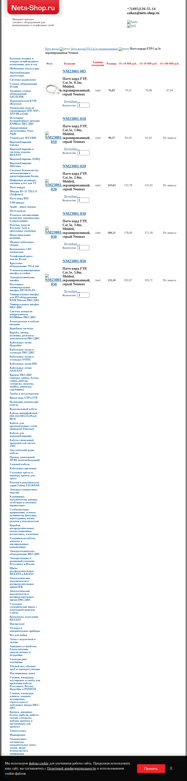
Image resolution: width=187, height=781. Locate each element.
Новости (38, 31)
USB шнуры (17, 202)
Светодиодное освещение (18, 660)
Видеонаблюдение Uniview (20, 143)
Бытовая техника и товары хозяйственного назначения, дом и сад (24, 61)
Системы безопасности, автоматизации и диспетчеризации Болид (24, 173)
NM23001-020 (74, 166)
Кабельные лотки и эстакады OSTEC (22, 358)
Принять (151, 769)
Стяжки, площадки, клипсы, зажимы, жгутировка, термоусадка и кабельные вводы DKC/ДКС (24, 700)
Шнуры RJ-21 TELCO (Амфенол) (23, 193)
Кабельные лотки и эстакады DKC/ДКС (22, 351)
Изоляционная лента (22, 673)
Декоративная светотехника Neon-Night (22, 130)
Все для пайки (18, 635)
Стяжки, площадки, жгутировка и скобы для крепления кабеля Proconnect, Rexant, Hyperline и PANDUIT (25, 683)
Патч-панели (18, 210)
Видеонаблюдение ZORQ (25, 158)
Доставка (49, 31)
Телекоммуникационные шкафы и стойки (25, 272)
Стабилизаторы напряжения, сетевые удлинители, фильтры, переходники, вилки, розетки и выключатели (24, 515)
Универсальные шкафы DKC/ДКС (24, 306)
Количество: (70, 105)
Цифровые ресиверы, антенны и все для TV (23, 181)
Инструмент (17, 623)
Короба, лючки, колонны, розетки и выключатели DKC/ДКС (25, 335)
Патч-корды (17, 187)
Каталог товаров (21, 31)
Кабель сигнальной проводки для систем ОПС (23, 443)
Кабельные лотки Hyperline (20, 344)
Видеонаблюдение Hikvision (20, 164)
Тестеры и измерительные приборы (25, 629)
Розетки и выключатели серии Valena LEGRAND (24, 484)
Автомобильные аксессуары (20, 74)
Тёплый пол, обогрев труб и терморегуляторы (25, 668)
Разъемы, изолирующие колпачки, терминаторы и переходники (24, 217)
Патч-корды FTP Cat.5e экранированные (94, 48)
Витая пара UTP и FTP (23, 397)
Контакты (70, 31)
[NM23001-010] (54, 142)
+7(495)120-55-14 (141, 9)
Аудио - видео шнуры (23, 206)
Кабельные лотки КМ (23, 363)
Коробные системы (21, 328)
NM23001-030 (74, 213)
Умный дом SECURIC (23, 137)
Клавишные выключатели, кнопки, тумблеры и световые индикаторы (23, 501)
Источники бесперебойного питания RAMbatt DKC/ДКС (25, 120)
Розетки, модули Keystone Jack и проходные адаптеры (23, 227)
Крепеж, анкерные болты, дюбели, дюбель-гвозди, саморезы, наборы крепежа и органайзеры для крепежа (24, 719)
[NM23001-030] (54, 237)
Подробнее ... (72, 101)
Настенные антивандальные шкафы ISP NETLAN (22, 287)
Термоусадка (18, 730)
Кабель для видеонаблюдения (20, 434)
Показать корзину (147, 30)
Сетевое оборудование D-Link (23, 85)
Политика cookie (125, 31)
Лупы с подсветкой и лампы (23, 640)
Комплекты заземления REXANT (24, 618)
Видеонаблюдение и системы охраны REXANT (22, 151)
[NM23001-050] (54, 284)
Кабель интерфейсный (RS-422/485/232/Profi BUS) (23, 416)
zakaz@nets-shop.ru (143, 13)
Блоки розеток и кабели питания (24, 323)
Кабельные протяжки (23, 468)
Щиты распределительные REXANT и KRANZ (22, 571)
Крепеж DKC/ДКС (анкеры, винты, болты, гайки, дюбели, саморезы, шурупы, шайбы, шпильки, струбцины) (24, 382)
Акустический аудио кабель (22, 451)
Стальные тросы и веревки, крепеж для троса (22, 475)
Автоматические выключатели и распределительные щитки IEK (22, 582)
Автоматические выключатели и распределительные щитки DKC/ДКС (22, 595)
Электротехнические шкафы (22, 279)
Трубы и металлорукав (24, 393)
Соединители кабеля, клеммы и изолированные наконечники (23, 542)
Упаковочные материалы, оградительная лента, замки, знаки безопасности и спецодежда (23, 746)
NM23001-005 (74, 71)
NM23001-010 (74, 119)
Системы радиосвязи (23, 79)
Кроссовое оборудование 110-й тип (24, 264)
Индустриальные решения (20, 236)
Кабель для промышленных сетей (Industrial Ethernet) (23, 426)
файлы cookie (38, 763)
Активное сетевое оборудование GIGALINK (20, 93)
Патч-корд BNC (19, 198)
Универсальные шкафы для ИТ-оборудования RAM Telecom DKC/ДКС (25, 297)
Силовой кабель (20, 464)
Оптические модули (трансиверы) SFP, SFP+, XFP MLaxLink (25, 110)
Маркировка (17, 734)
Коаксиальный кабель (23, 408)
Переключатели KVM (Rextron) (23, 102)
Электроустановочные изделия (23, 491)
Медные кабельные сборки (22, 243)
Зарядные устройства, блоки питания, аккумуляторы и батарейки (23, 650)
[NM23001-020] (54, 189)
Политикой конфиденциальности (71, 768)
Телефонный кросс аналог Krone (21, 257)
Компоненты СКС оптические (21, 250)
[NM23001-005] (54, 94)
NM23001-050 (74, 261)
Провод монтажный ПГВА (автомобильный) (25, 458)
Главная (6, 31)
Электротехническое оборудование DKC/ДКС (25, 552)
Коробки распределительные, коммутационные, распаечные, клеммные (24, 529)
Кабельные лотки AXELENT (20, 369)
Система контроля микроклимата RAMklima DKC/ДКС (23, 314)
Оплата (60, 31)
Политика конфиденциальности (95, 31)
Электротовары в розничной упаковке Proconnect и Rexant (22, 561)
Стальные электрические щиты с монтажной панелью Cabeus (23, 608)
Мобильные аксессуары (24, 68)
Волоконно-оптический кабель (24, 403)
